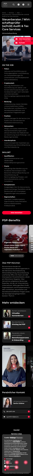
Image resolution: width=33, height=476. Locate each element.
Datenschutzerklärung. (15, 456)
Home (4, 13)
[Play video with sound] (14, 366)
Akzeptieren (11, 469)
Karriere (11, 13)
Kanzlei (16, 430)
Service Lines (16, 434)
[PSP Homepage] (5, 4)
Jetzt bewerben (16, 212)
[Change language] (19, 4)
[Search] (14, 4)
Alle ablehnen (11, 466)
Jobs (18, 13)
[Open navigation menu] (28, 4)
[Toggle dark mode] (23, 4)
